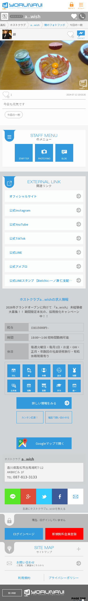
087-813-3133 (25, 476)
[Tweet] (44, 496)
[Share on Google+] (28, 496)
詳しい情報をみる (44, 403)
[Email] (75, 496)
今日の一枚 (13, 115)
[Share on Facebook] (60, 496)
